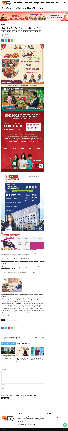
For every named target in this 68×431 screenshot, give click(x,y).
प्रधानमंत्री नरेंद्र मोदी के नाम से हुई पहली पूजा (11, 319)
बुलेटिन (34, 8)
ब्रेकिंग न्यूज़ (6, 22)
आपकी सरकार (28, 3)
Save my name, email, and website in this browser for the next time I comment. (20, 395)
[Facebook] (2, 40)
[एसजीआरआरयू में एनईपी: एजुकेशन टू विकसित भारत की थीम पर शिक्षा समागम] (8, 351)
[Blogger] (48, 418)
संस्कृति (48, 3)
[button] (65, 2)
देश (13, 8)
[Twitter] (6, 40)
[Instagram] (57, 418)
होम (15, 3)
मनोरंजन (23, 8)
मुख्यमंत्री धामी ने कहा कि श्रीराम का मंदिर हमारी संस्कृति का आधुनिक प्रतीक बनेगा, (34, 336)
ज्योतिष (18, 8)
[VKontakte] (61, 418)
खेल (57, 3)
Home (2, 22)
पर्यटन (52, 3)
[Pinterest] (9, 40)
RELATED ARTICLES (8, 344)
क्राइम (42, 3)
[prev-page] (2, 363)
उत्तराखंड (19, 3)
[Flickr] (54, 418)
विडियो (29, 8)
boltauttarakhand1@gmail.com (28, 424)
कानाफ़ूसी (36, 3)
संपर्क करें (41, 8)
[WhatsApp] (12, 40)
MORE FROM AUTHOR (23, 344)
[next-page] (4, 363)
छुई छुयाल (8, 8)
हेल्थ (3, 8)
